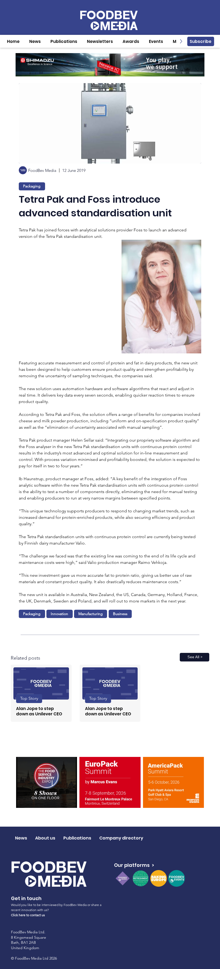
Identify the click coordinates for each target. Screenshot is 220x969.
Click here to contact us (28, 915)
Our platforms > (134, 865)
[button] (35, 41)
